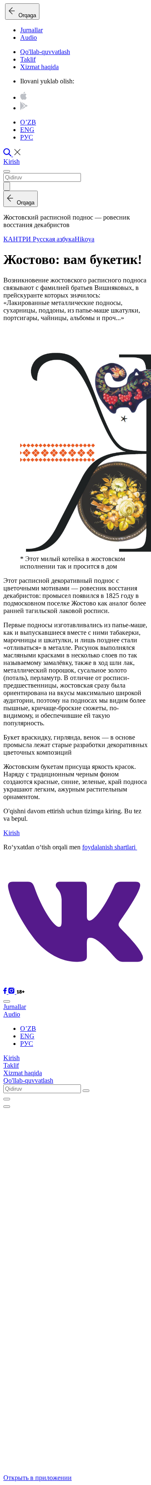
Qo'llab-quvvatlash (45, 51)
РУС (26, 137)
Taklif (28, 59)
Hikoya (84, 239)
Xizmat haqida (39, 66)
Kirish (11, 161)
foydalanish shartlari (109, 847)
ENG (27, 129)
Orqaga (25, 15)
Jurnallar (31, 30)
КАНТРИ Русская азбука (39, 239)
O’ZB (28, 122)
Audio (28, 37)
